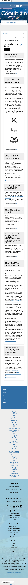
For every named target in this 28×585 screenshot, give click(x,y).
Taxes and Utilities (14, 517)
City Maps (14, 534)
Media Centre (14, 547)
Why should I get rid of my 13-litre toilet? (12, 55)
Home (4, 33)
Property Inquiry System (14, 515)
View (4, 406)
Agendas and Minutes (14, 526)
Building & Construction (14, 528)
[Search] (23, 37)
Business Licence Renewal (14, 530)
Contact (5, 396)
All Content (7, 49)
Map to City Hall (14, 492)
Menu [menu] (4, 2)
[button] (25, 22)
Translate (12, 584)
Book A (5, 392)
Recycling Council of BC (12, 302)
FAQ (7, 33)
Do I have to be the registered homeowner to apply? (12, 210)
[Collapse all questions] (23, 45)
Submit (5, 402)
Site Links (14, 541)
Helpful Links (14, 524)
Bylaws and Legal (14, 532)
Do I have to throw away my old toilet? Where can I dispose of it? (12, 187)
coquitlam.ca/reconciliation (14, 572)
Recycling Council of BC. (12, 370)
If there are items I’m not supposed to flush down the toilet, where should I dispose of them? (12, 351)
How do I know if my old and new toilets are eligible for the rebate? (12, 80)
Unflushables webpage (16, 300)
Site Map (14, 545)
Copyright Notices (14, 552)
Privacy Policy (14, 554)
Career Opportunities (14, 513)
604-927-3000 (17, 501)
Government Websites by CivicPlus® (14, 556)
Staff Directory (14, 536)
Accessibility (14, 549)
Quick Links (14, 511)
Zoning (14, 519)
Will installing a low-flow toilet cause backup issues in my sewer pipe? (12, 263)
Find (4, 399)
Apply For (5, 389)
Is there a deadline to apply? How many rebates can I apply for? (12, 156)
